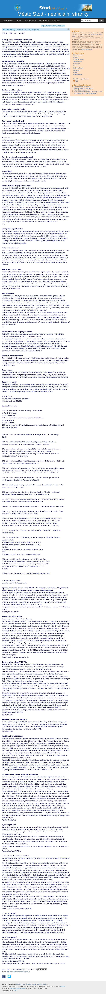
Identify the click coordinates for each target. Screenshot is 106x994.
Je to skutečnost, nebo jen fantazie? (85, 93)
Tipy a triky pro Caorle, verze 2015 (53, 26)
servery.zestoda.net (86, 49)
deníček (18, 984)
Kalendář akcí (78, 68)
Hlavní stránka (8, 20)
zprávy (39, 984)
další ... (45, 984)
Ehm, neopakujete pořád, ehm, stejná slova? (88, 91)
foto (24, 984)
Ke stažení (76, 70)
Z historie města (30, 20)
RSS (76, 81)
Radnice (76, 66)
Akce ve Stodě (44, 20)
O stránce (76, 63)
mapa (34, 984)
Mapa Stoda (56, 20)
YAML (15, 991)
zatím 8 (26, 971)
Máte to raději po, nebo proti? (83, 88)
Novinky (19, 20)
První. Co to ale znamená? (82, 90)
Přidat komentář (18, 971)
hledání (28, 984)
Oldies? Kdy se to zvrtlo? (82, 86)
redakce (9, 971)
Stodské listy (77, 61)
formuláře (62, 986)
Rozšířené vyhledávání (80, 79)
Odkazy (75, 72)
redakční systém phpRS (18, 988)
